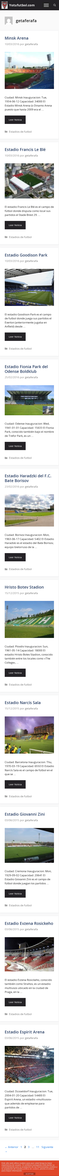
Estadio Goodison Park (26, 255)
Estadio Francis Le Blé (25, 149)
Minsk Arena (16, 38)
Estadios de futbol (20, 131)
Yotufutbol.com (22, 5)
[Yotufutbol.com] (5, 5)
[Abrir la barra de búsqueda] (54, 5)
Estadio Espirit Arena (25, 1032)
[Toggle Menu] (46, 5)
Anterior (11, 1147)
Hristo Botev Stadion (24, 587)
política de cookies (31, 1169)
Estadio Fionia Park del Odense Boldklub (26, 369)
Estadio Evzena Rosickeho (29, 923)
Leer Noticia (15, 119)
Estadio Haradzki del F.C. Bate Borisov (28, 478)
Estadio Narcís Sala (23, 702)
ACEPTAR (30, 1174)
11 (38, 1147)
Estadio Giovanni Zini (25, 814)
